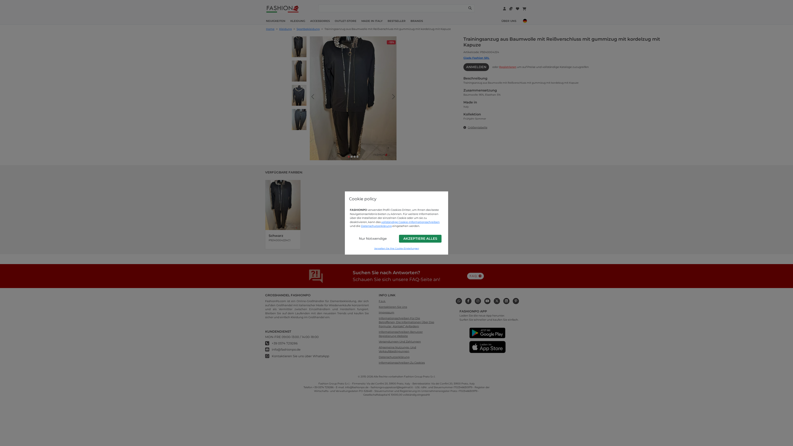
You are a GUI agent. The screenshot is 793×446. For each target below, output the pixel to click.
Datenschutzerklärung (376, 226)
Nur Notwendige (373, 239)
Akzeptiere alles (420, 239)
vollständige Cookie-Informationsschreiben (410, 222)
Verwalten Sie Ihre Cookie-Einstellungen (396, 248)
